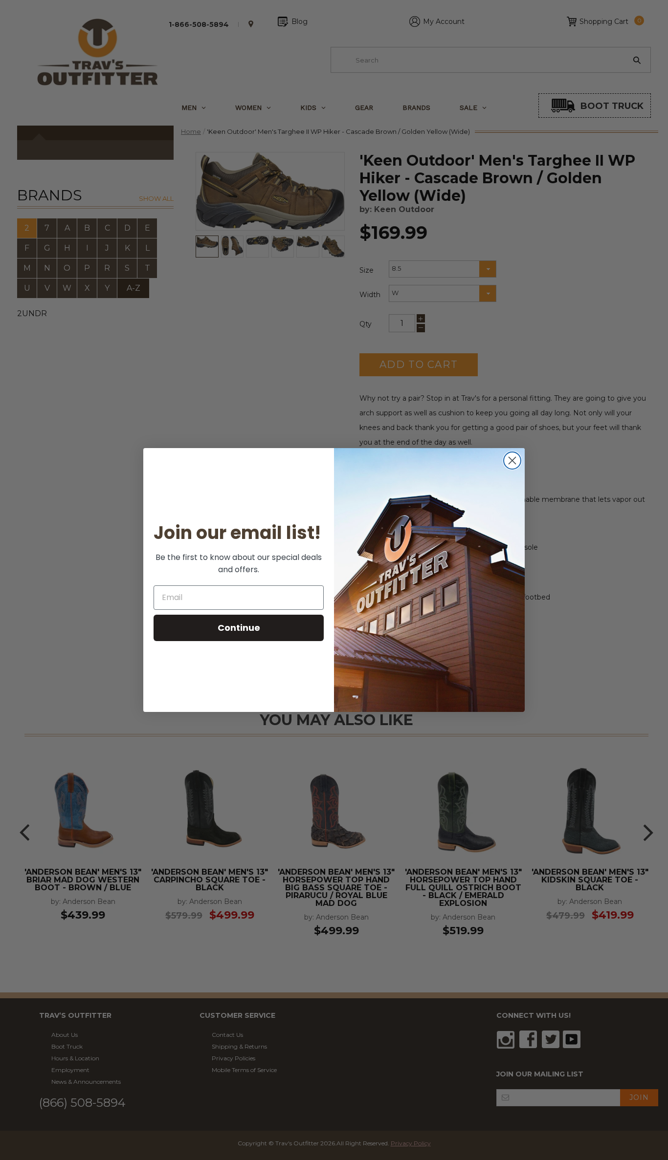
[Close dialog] (512, 460)
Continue (239, 628)
